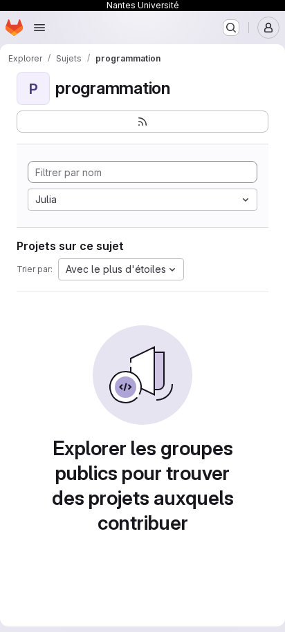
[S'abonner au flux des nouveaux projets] (142, 122)
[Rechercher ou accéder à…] (231, 27)
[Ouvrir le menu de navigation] (39, 28)
